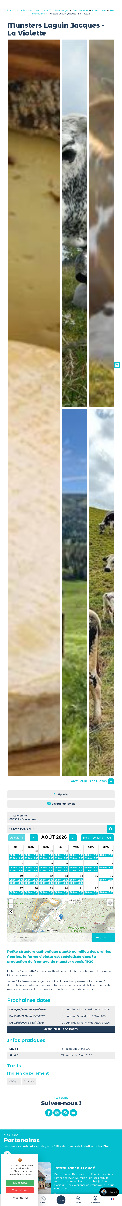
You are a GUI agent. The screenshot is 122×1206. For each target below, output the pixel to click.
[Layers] (110, 902)
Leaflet (111, 928)
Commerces (99, 10)
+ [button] (11, 901)
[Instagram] (57, 1112)
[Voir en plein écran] (11, 912)
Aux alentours (80, 10)
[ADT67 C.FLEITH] (74, 223)
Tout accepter (19, 1182)
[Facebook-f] (49, 1112)
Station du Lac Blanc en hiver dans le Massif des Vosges (38, 10)
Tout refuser (19, 1190)
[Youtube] (73, 1112)
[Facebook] (111, 829)
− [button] (11, 906)
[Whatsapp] (65, 1112)
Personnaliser (19, 1197)
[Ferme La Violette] (101, 223)
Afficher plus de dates (61, 1029)
